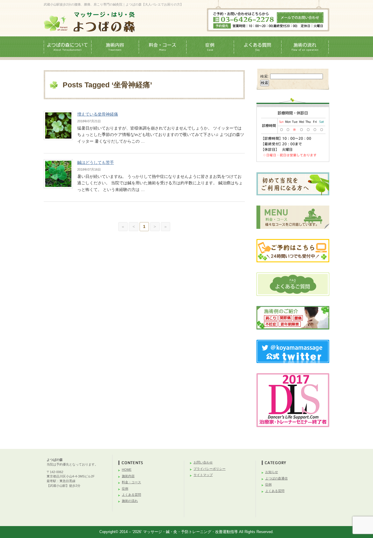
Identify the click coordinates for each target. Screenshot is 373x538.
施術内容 (128, 476)
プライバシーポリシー (209, 468)
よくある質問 (131, 494)
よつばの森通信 (276, 478)
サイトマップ (203, 475)
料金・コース (131, 482)
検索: (264, 76)
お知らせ (271, 472)
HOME (126, 469)
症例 (125, 488)
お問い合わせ (203, 462)
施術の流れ (130, 500)
